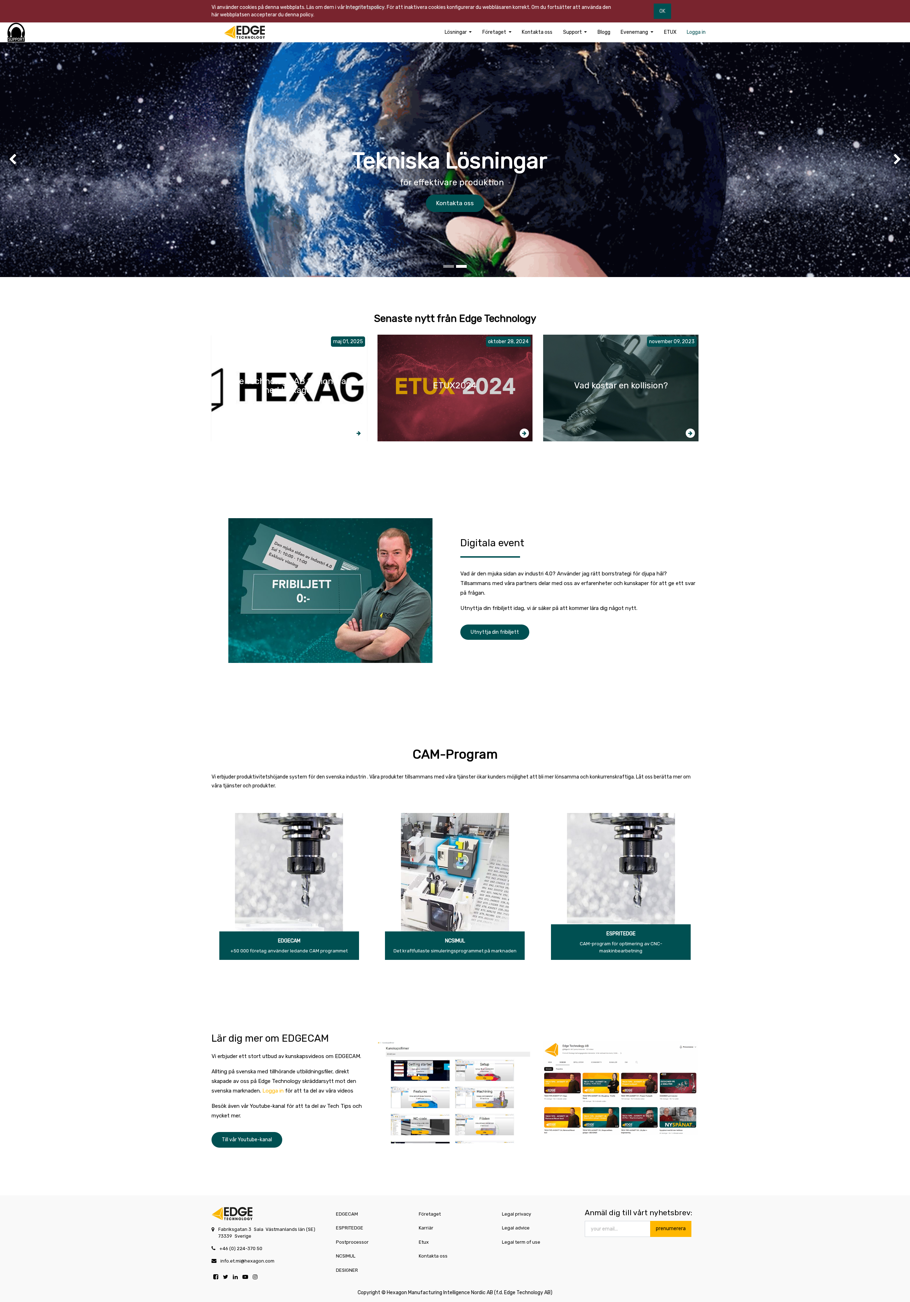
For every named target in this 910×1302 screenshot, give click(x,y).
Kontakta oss (455, 203)
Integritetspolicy (365, 7)
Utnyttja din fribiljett (495, 632)
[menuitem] (537, 32)
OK (662, 11)
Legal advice (516, 1228)
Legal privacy (516, 1214)
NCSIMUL (455, 941)
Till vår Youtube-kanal (247, 1140)
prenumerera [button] (671, 1229)
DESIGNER (347, 1270)
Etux (424, 1242)
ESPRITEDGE (621, 934)
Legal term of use (521, 1242)
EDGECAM (289, 941)
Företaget (430, 1214)
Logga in (273, 1091)
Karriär (426, 1228)
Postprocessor (352, 1242)
